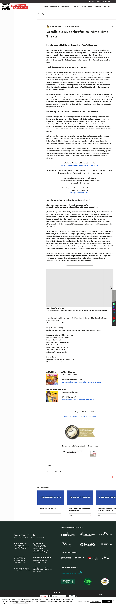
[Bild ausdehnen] (74, 288)
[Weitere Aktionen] (112, 26)
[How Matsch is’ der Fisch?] (50, 497)
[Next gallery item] (111, 288)
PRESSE (57, 14)
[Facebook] (114, 307)
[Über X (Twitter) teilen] (52, 471)
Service (65, 14)
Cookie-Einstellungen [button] (83, 601)
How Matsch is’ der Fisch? (49, 508)
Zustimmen (107, 601)
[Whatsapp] (114, 304)
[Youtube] (114, 318)
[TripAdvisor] (114, 321)
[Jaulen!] (114, 324)
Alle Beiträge (40, 14)
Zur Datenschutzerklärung (20, 603)
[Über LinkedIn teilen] (56, 471)
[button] (107, 2)
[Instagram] (114, 310)
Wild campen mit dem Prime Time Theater (79, 509)
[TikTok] (114, 315)
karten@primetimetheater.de (42, 568)
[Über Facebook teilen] (47, 471)
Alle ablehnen (96, 601)
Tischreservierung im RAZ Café (42, 569)
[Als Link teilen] (60, 471)
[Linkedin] (114, 312)
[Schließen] (114, 601)
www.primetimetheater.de (22, 570)
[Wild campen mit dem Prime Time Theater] (80, 497)
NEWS (49, 14)
